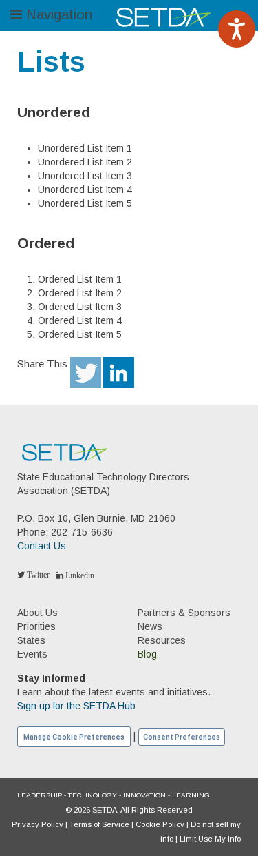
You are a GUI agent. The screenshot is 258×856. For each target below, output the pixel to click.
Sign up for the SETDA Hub (76, 705)
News (150, 626)
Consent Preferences (181, 737)
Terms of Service (99, 824)
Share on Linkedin (118, 372)
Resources (162, 640)
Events (32, 654)
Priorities (36, 626)
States (31, 640)
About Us (37, 612)
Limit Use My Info (210, 839)
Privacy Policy (37, 824)
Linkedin (78, 575)
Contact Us (41, 545)
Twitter (37, 575)
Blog (147, 654)
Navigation (57, 14)
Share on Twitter (85, 372)
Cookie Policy (160, 824)
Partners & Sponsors (184, 612)
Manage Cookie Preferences (74, 737)
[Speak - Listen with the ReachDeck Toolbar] (236, 29)
